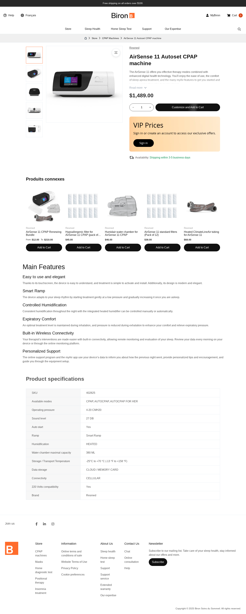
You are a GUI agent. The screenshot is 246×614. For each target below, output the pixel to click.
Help (11, 15)
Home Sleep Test (121, 28)
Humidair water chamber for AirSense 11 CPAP (121, 233)
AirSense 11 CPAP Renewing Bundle (43, 233)
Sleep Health (92, 28)
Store (94, 38)
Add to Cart (44, 247)
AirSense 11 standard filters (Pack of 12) (160, 233)
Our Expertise (173, 28)
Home (86, 38)
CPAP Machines (110, 38)
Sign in (143, 143)
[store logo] (123, 15)
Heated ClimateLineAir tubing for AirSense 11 (201, 233)
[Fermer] (215, 121)
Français (31, 15)
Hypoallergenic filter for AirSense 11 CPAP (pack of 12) (81, 233)
